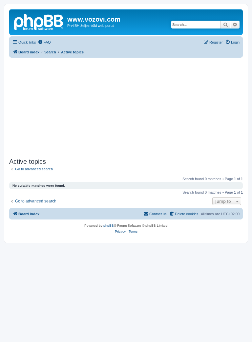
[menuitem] (44, 42)
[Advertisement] (126, 107)
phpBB (108, 225)
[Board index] (39, 21)
